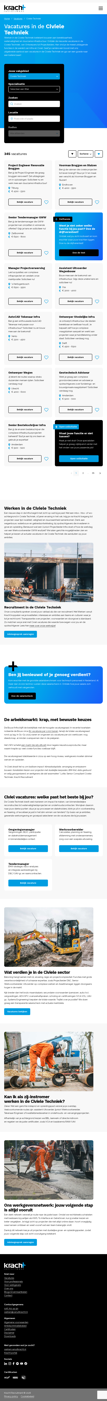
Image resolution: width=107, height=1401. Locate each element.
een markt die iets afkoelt (33, 745)
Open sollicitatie (79, 458)
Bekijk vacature (25, 202)
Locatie (13, 112)
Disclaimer (9, 1333)
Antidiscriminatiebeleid (15, 1326)
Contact (8, 1295)
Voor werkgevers (12, 1285)
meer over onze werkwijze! (42, 625)
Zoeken (13, 97)
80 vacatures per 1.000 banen (43, 731)
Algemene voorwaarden (16, 1322)
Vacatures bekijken (17, 1011)
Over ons (8, 1288)
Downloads (10, 1336)
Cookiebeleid (27, 1396)
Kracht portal (10, 1353)
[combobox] (34, 103)
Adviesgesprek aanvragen (20, 634)
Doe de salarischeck (22, 696)
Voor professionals (13, 1281)
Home (7, 19)
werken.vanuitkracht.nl (15, 1349)
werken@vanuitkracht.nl (16, 1312)
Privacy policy (11, 1396)
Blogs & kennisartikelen (15, 1292)
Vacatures (18, 19)
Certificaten (10, 1329)
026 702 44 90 (11, 1308)
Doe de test (79, 252)
